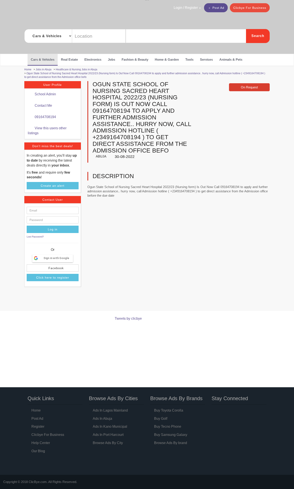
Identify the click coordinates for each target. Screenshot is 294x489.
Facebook (55, 268)
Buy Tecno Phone (167, 426)
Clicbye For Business (249, 7)
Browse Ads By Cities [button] (113, 398)
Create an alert (52, 185)
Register (37, 426)
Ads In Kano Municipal (110, 426)
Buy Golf (160, 418)
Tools (189, 59)
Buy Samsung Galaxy (170, 435)
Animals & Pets (230, 59)
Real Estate (69, 59)
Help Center (40, 443)
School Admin (45, 94)
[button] (178, 7)
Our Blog (38, 451)
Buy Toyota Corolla (168, 410)
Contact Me (43, 105)
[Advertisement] (102, 299)
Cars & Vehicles (42, 59)
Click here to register (52, 277)
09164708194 (45, 117)
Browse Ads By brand (170, 443)
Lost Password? (35, 236)
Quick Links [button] (41, 398)
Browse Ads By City (108, 443)
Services (206, 59)
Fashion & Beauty (135, 59)
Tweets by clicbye (128, 318)
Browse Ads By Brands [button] (176, 398)
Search (257, 36)
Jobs (111, 59)
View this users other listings (47, 130)
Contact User (52, 199)
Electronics (92, 59)
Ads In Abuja (102, 418)
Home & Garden (167, 59)
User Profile (52, 84)
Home (36, 410)
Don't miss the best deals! (52, 146)
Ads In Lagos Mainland (110, 410)
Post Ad (218, 7)
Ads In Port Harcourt (108, 435)
